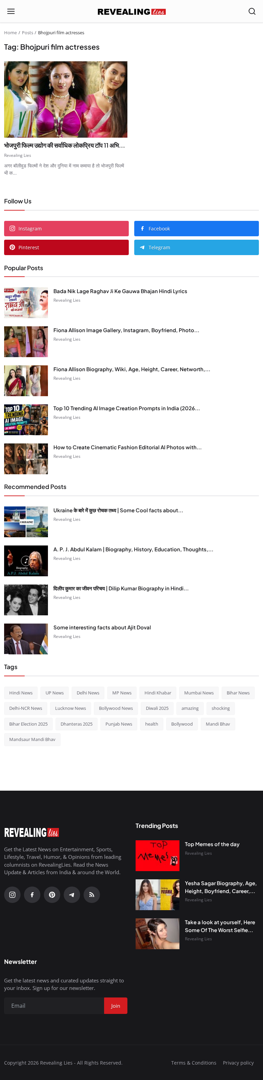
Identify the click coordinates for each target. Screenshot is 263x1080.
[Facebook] (32, 895)
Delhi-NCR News (25, 708)
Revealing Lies (17, 155)
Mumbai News (199, 693)
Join (115, 1005)
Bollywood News (116, 708)
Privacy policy (238, 1062)
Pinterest (28, 247)
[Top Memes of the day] (157, 855)
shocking (221, 708)
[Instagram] (12, 895)
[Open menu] (11, 11)
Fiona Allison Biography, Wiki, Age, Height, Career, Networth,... (131, 369)
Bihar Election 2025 (28, 724)
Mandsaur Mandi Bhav (32, 739)
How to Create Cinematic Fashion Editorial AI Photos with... (127, 447)
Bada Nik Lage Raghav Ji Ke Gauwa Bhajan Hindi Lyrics (120, 291)
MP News (122, 693)
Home (10, 32)
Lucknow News (70, 708)
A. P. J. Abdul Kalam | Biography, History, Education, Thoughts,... (133, 549)
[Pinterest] (52, 895)
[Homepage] (131, 11)
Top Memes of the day (212, 844)
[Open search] (252, 11)
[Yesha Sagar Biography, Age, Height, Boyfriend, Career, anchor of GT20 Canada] (157, 894)
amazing (190, 708)
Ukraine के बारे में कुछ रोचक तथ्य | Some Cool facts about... (118, 510)
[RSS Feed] (92, 895)
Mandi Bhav (218, 724)
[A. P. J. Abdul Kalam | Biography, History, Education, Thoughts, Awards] (26, 560)
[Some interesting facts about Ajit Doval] (26, 639)
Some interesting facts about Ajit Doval (102, 627)
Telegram (159, 247)
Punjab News (118, 724)
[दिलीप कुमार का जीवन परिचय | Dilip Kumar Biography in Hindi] (26, 600)
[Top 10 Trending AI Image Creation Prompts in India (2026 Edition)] (26, 419)
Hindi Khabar (158, 693)
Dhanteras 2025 (76, 724)
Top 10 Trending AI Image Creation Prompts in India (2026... (126, 408)
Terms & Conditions (193, 1062)
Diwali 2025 (157, 708)
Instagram (30, 228)
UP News (55, 693)
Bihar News (238, 693)
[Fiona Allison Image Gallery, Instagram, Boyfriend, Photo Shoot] (26, 341)
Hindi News (21, 693)
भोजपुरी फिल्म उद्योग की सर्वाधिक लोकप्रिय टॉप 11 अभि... (64, 145)
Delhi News (88, 693)
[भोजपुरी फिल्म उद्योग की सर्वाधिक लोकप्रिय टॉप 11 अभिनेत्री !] (65, 99)
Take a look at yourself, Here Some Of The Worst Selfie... (220, 926)
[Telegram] (72, 895)
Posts (27, 32)
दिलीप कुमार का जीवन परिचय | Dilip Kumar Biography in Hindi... (121, 588)
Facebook (159, 228)
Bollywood (182, 724)
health (151, 724)
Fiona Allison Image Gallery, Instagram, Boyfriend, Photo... (126, 330)
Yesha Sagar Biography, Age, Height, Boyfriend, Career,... (221, 887)
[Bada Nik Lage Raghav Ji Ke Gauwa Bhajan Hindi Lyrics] (26, 302)
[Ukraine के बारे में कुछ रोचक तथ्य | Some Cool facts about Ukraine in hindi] (26, 521)
